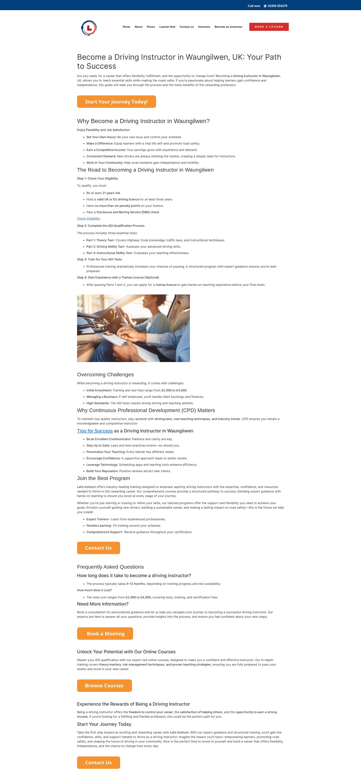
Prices (151, 26)
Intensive (204, 26)
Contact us (187, 26)
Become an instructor (228, 26)
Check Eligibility (88, 218)
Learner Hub (167, 26)
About (139, 26)
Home (126, 26)
